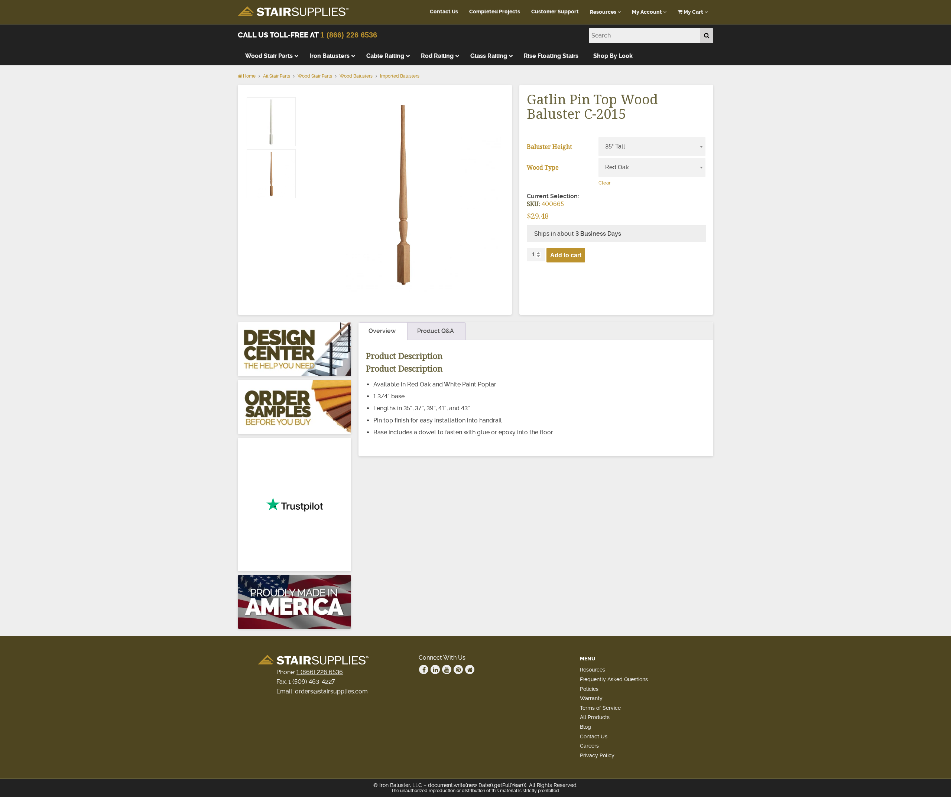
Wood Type (543, 167)
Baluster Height (549, 147)
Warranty (591, 698)
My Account (647, 12)
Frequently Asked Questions (614, 679)
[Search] (706, 35)
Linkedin (435, 669)
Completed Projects (494, 12)
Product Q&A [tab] (435, 330)
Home (249, 76)
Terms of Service (600, 708)
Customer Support (555, 12)
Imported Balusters (399, 76)
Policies (589, 689)
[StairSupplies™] (293, 11)
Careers (589, 746)
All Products (595, 717)
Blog (585, 727)
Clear (604, 182)
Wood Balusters (356, 76)
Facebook (423, 669)
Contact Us (444, 12)
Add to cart (565, 255)
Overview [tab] (382, 330)
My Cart (693, 12)
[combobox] (651, 146)
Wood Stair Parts (315, 76)
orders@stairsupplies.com (331, 691)
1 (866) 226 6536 (348, 35)
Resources (603, 12)
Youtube (446, 669)
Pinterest (458, 669)
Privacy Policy (597, 755)
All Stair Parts (276, 76)
